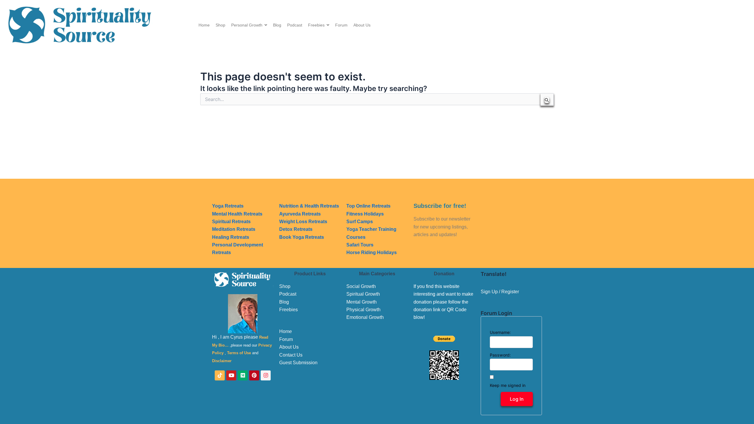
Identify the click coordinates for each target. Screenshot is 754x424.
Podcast (287, 294)
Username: (500, 332)
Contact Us (290, 354)
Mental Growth (361, 301)
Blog (284, 301)
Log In (517, 399)
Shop (284, 286)
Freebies (288, 309)
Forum (286, 339)
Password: (500, 354)
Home (285, 331)
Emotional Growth (365, 317)
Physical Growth (363, 309)
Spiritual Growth (363, 294)
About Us (289, 347)
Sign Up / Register (500, 291)
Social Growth (361, 286)
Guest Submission (298, 362)
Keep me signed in (507, 385)
